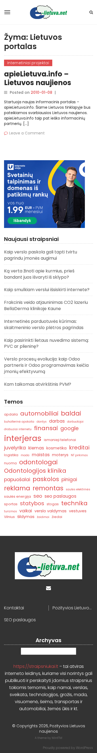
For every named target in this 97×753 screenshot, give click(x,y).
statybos (32, 503)
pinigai (69, 479)
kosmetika (56, 448)
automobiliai (39, 413)
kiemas (36, 448)
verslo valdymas (50, 511)
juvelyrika (15, 447)
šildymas (25, 516)
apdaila (11, 414)
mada (25, 455)
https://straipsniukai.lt (35, 666)
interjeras (22, 438)
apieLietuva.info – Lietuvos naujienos (37, 78)
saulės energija (17, 496)
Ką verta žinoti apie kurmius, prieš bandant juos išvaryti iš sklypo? (39, 274)
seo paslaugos (60, 496)
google (69, 428)
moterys (60, 455)
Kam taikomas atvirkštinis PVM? (37, 384)
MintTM (57, 738)
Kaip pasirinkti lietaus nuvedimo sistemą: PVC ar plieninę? (46, 343)
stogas (53, 504)
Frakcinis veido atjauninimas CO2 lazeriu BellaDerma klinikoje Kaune (46, 305)
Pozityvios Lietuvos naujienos (73, 608)
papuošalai (17, 479)
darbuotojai (75, 422)
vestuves (77, 511)
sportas (11, 504)
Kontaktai (14, 608)
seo (37, 496)
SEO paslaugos (20, 620)
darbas (57, 421)
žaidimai (43, 517)
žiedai (57, 516)
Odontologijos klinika (35, 470)
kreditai (79, 447)
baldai (71, 413)
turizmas (10, 511)
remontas (48, 488)
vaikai (25, 511)
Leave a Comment (27, 133)
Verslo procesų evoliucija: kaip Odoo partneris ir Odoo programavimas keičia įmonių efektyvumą (46, 365)
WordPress (84, 747)
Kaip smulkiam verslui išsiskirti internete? (46, 290)
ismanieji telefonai (60, 439)
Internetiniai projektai (28, 63)
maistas (41, 455)
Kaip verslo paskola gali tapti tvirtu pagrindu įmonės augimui (40, 255)
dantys (42, 422)
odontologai (38, 462)
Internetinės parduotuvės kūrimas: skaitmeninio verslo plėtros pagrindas (44, 324)
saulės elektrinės (78, 489)
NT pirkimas (79, 455)
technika (74, 503)
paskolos (46, 479)
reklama (17, 488)
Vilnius (9, 516)
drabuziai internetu (18, 429)
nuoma (10, 463)
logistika (11, 455)
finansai (46, 428)
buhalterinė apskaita (19, 422)
